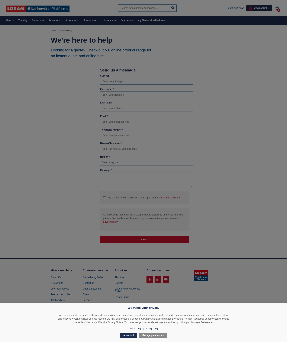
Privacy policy (151, 328)
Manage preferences (153, 335)
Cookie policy (135, 328)
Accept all (128, 335)
